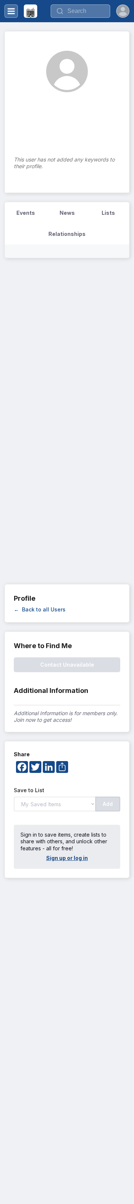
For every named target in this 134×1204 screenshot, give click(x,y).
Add (108, 804)
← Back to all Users (40, 609)
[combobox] (80, 11)
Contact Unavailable (67, 664)
